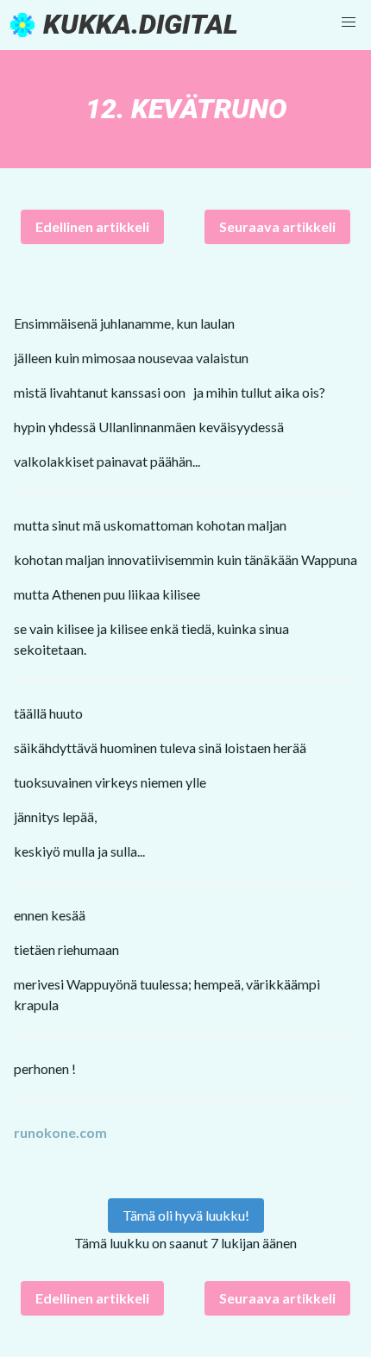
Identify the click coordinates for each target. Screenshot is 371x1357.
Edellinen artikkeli (92, 226)
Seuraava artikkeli (277, 226)
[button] (348, 22)
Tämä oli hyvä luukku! (186, 1215)
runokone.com (60, 1132)
